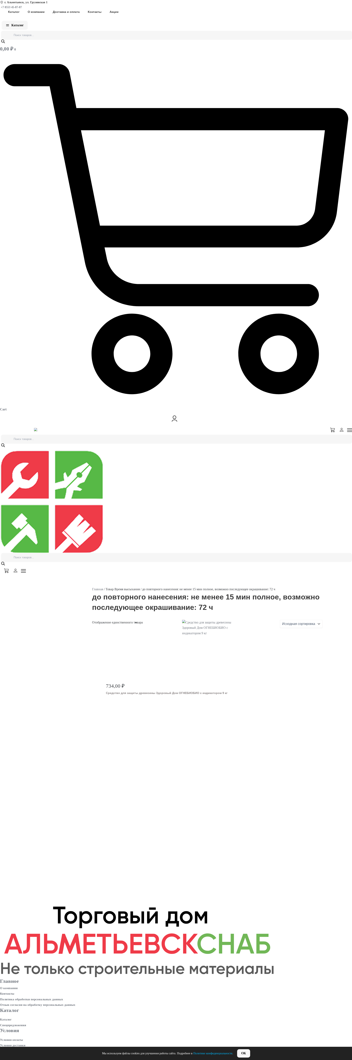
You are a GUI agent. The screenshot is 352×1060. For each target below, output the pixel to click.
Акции (114, 11)
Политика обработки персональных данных (31, 999)
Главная (97, 589)
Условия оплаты (11, 1039)
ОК (243, 1053)
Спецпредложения (13, 1025)
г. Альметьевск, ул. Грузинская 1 (25, 2)
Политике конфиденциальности (212, 1053)
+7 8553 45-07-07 (11, 7)
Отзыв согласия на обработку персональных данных (37, 1004)
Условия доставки (12, 1045)
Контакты (94, 11)
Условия (9, 1030)
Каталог (14, 11)
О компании (36, 11)
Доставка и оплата (66, 11)
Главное (9, 981)
